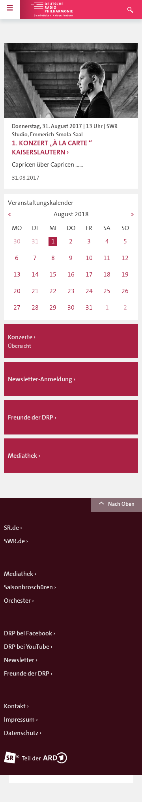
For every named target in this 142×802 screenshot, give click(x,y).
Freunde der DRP (26, 674)
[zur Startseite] (51, 9)
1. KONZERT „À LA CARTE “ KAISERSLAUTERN (52, 147)
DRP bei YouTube (26, 647)
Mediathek (18, 574)
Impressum (19, 720)
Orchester (17, 601)
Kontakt (15, 706)
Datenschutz (21, 733)
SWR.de (14, 541)
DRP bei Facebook (28, 633)
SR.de (11, 528)
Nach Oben (121, 503)
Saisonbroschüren (28, 587)
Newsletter (19, 660)
